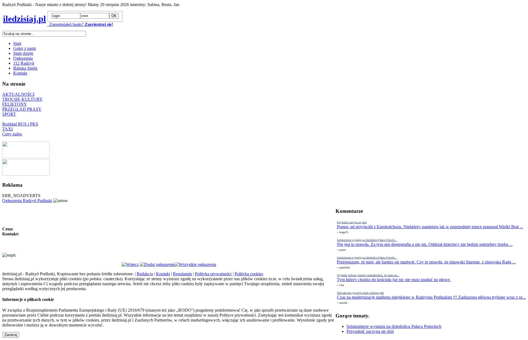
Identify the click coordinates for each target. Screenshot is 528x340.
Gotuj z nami (24, 48)
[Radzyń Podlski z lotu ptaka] (26, 156)
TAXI (7, 129)
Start (17, 43)
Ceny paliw (12, 134)
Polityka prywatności (213, 273)
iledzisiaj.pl (24, 19)
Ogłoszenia (23, 58)
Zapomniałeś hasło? (65, 24)
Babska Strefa (25, 68)
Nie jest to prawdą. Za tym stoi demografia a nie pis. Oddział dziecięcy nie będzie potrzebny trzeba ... (425, 244)
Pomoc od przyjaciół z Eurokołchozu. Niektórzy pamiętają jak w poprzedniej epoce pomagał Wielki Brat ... (430, 226)
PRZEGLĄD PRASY (22, 109)
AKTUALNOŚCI (18, 94)
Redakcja (145, 273)
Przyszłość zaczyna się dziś (370, 331)
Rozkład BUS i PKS (20, 124)
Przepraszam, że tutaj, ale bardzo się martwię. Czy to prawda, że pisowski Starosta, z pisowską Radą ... (426, 262)
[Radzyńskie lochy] (26, 174)
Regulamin (182, 273)
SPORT (9, 114)
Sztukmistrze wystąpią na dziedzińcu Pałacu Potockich (393, 326)
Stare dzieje (23, 53)
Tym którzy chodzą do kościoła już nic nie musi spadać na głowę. (394, 279)
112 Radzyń (23, 63)
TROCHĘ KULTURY (22, 99)
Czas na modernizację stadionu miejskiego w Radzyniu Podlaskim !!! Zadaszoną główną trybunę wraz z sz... (431, 297)
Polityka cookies (249, 273)
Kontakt (20, 73)
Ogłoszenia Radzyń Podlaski (27, 200)
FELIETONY (14, 104)
